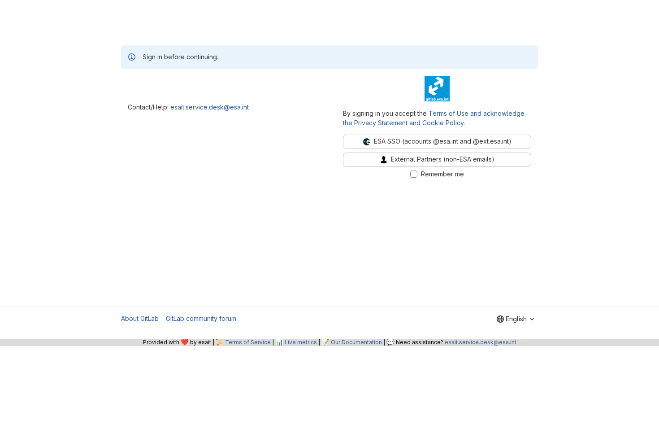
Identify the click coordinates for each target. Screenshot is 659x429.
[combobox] (515, 319)
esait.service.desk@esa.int (209, 107)
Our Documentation (356, 342)
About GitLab (140, 318)
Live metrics (301, 342)
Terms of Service (248, 342)
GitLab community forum (201, 318)
